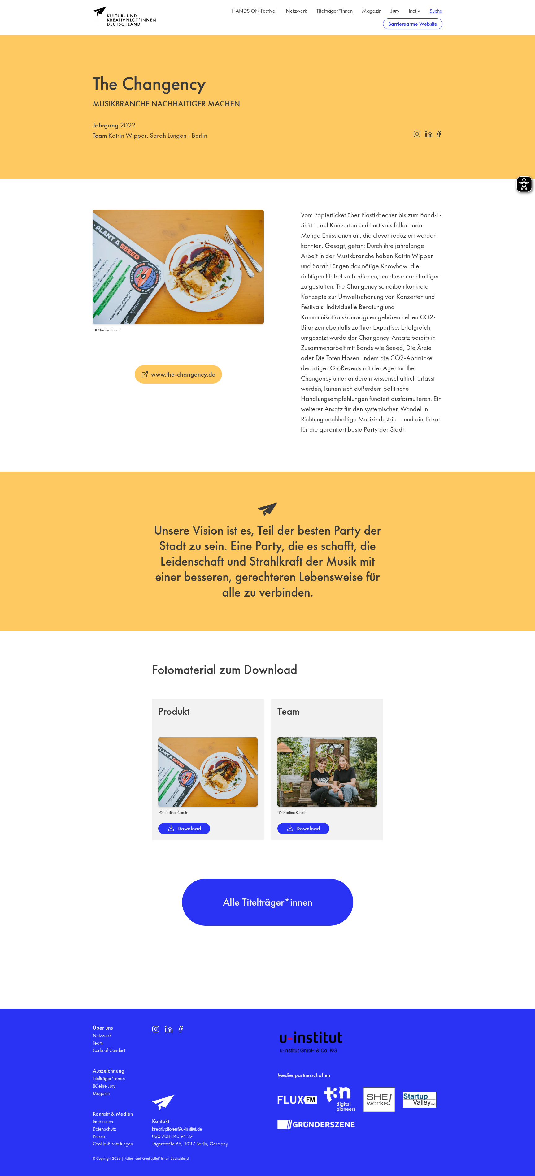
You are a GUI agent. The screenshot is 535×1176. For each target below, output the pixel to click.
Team (98, 1043)
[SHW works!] (379, 1099)
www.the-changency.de (183, 374)
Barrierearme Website (412, 23)
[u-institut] (311, 1042)
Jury (395, 10)
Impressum (103, 1121)
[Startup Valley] (419, 1099)
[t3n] (339, 1099)
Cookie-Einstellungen (113, 1143)
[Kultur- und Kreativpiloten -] (124, 16)
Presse (99, 1136)
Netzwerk (296, 10)
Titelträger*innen (334, 10)
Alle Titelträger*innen (267, 902)
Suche (435, 10)
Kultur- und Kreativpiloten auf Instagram (417, 134)
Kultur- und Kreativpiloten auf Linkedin (428, 134)
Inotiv (414, 10)
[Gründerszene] (316, 1124)
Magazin (371, 10)
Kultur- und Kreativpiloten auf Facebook (438, 134)
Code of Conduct (109, 1050)
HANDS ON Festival (254, 10)
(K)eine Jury (104, 1086)
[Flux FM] (297, 1100)
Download (189, 828)
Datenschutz (104, 1129)
